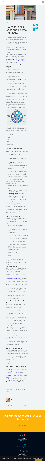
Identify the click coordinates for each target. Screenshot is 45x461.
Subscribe (22, 440)
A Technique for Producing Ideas (13, 369)
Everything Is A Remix (11, 375)
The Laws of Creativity (11, 374)
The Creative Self (10, 378)
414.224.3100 (22, 444)
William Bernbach (18, 79)
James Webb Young (10, 59)
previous (9, 405)
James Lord (8, 328)
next (25, 405)
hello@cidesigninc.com (22, 447)
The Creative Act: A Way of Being (14, 381)
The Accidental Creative (12, 372)
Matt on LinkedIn (16, 388)
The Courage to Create (12, 278)
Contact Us (22, 425)
